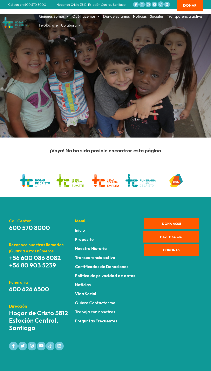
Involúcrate (48, 25)
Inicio (80, 230)
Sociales (157, 16)
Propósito (84, 239)
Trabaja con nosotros (95, 311)
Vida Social (85, 293)
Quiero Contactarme (95, 302)
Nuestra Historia (91, 248)
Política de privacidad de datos (105, 275)
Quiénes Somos (52, 16)
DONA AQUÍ (171, 224)
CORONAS (171, 250)
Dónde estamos (116, 16)
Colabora (69, 25)
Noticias (140, 16)
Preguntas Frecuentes (96, 320)
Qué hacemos (84, 16)
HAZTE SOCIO (171, 237)
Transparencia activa (184, 16)
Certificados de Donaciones (101, 266)
